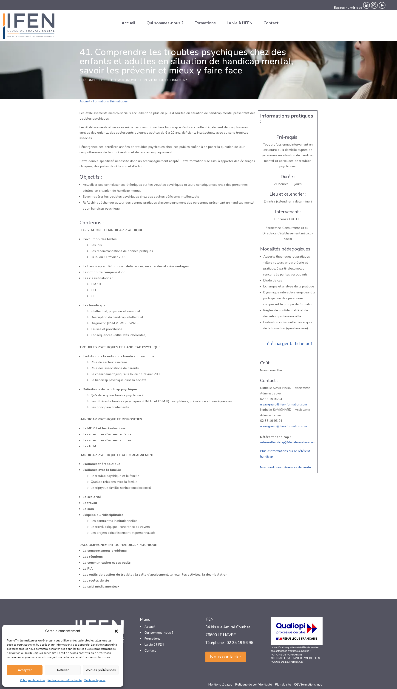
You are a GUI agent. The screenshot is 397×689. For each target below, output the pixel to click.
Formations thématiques (110, 101)
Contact (271, 23)
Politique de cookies (32, 680)
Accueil (129, 23)
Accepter (25, 670)
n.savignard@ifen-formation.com (283, 404)
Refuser (63, 670)
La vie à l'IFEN (239, 23)
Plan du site (283, 685)
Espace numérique (348, 8)
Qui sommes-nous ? (165, 23)
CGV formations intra (308, 685)
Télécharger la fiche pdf (288, 343)
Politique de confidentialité (65, 680)
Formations (205, 23)
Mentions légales (94, 680)
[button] (116, 631)
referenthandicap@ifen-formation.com (287, 442)
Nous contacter (225, 657)
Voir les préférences (101, 670)
